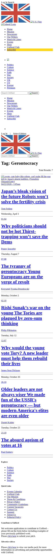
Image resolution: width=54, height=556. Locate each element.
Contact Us (12, 509)
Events (10, 42)
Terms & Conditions (16, 499)
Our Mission (12, 496)
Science (10, 70)
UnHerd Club (13, 47)
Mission (10, 32)
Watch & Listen (14, 39)
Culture (10, 67)
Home (10, 29)
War (9, 75)
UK (8, 80)
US (8, 82)
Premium (11, 88)
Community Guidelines (17, 504)
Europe (10, 85)
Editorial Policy (14, 517)
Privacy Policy (13, 502)
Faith (9, 72)
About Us (11, 514)
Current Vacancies (15, 507)
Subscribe (11, 50)
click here (11, 536)
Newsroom (12, 34)
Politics (10, 65)
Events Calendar (14, 491)
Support (10, 512)
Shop (9, 44)
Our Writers (12, 37)
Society (10, 77)
